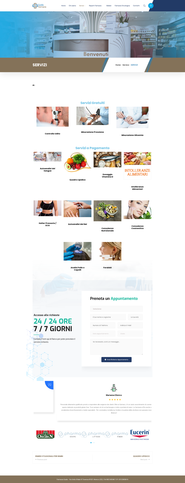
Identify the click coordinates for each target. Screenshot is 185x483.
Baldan (108, 6)
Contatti (136, 6)
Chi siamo (72, 6)
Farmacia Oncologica (122, 6)
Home (63, 6)
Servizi (81, 6)
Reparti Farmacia (95, 6)
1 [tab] (91, 442)
